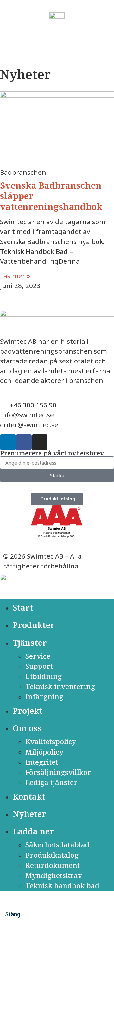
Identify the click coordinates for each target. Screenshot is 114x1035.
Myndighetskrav (53, 875)
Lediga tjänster (51, 782)
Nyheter (29, 813)
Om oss (27, 728)
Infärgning (44, 697)
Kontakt (29, 796)
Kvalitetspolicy (50, 742)
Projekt (27, 710)
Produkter (34, 624)
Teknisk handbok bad (62, 885)
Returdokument (52, 865)
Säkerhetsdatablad (57, 845)
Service (37, 656)
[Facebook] (24, 442)
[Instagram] (40, 442)
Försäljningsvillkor (58, 772)
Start (23, 607)
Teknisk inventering (60, 686)
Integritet (41, 762)
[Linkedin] (8, 442)
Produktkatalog (52, 855)
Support (39, 666)
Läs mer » (15, 275)
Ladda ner (33, 831)
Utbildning (43, 676)
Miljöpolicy (44, 752)
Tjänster (30, 642)
